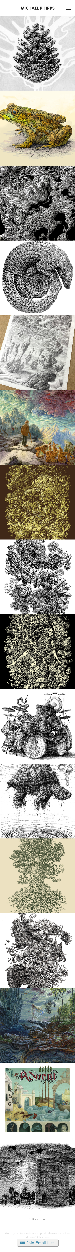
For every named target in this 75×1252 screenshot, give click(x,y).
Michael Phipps (38, 8)
